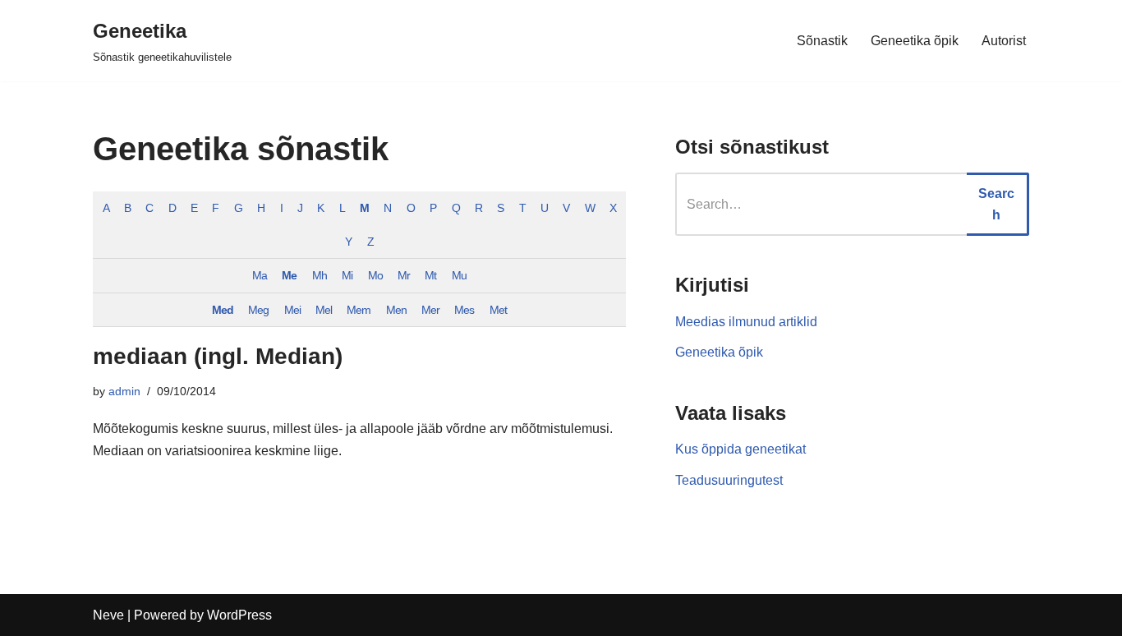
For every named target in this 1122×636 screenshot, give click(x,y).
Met (498, 309)
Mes (464, 309)
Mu (459, 275)
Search (996, 204)
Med (222, 309)
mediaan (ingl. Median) (218, 356)
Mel (323, 309)
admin (124, 391)
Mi (347, 275)
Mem (358, 309)
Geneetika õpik (915, 41)
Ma (259, 275)
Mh (319, 275)
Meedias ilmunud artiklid (746, 322)
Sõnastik (822, 41)
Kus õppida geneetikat (740, 449)
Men (396, 309)
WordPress (239, 615)
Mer (430, 309)
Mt (430, 275)
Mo (375, 275)
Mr (404, 275)
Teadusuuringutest (729, 480)
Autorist (1004, 41)
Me (289, 275)
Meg (258, 309)
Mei (292, 309)
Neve (108, 615)
